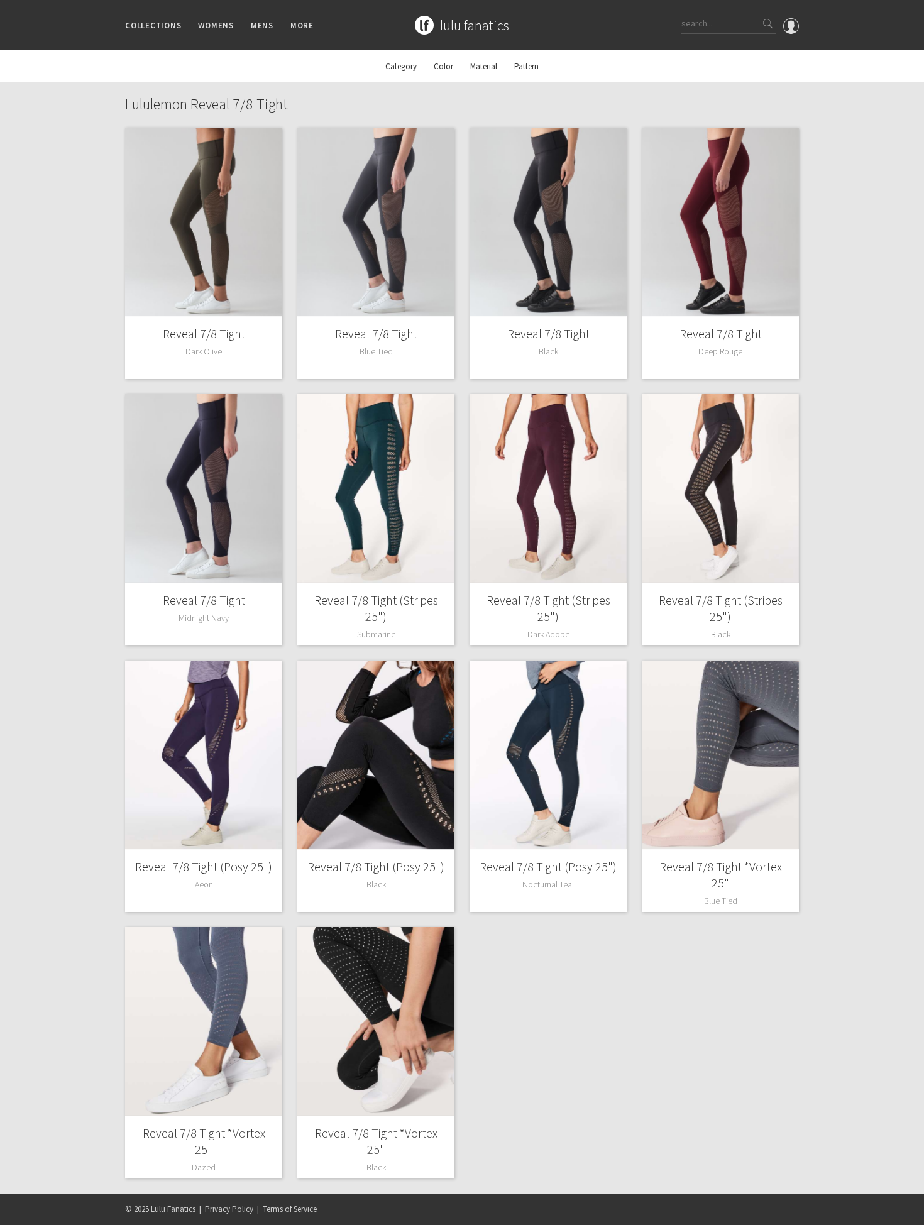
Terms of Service (290, 1209)
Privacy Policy (229, 1209)
